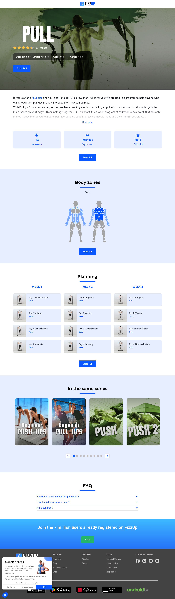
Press (84, 563)
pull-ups (37, 97)
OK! (44, 587)
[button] (5, 595)
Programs (57, 559)
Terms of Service (113, 559)
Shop (55, 572)
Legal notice (111, 567)
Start (87, 539)
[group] (31, 421)
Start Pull (22, 68)
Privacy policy (112, 563)
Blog (55, 563)
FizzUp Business (60, 567)
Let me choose (27, 587)
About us (85, 559)
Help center (111, 572)
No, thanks (11, 587)
